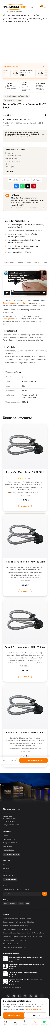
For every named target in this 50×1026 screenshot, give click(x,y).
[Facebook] (14, 996)
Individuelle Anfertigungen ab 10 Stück (14, 947)
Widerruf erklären (11, 879)
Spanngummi (8, 319)
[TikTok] (42, 996)
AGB (4, 864)
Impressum (6, 872)
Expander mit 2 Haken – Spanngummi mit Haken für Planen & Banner (23, 933)
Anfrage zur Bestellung (12, 854)
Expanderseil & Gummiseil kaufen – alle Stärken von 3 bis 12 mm (22, 936)
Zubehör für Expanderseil (10, 944)
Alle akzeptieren (14, 1015)
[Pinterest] (30, 996)
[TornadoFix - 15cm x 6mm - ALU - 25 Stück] (25, 725)
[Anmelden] (37, 7)
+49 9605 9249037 (9, 822)
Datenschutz (7, 868)
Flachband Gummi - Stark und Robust (14, 940)
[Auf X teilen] (27, 186)
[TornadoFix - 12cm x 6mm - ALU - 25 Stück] (25, 555)
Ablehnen (36, 1015)
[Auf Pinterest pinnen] (33, 186)
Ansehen (24, 506)
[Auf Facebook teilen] (16, 186)
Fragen (38, 180)
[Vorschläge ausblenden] (43, 66)
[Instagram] (19, 996)
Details (20, 262)
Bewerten (27, 180)
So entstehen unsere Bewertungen (12, 987)
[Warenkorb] (41, 7)
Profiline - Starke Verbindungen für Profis (15, 926)
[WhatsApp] (8, 996)
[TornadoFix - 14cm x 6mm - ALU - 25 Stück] (25, 640)
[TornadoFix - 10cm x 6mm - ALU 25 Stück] (25, 467)
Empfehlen (15, 180)
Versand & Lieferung (9, 839)
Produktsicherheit (8, 850)
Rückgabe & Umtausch (10, 843)
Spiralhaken (24, 303)
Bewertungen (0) (33, 262)
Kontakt (5, 835)
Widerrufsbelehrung (9, 875)
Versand (6, 125)
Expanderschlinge (9, 303)
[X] (25, 996)
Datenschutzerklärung (33, 1009)
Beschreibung (9, 262)
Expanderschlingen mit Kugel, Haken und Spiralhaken (19, 922)
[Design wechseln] (45, 7)
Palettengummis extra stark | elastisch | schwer (17, 918)
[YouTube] (36, 996)
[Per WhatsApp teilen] (22, 186)
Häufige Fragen (7, 846)
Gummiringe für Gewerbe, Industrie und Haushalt (17, 929)
